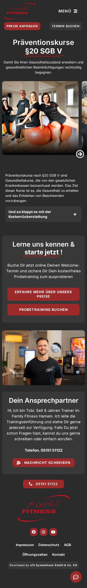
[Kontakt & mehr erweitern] (76, 577)
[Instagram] (43, 532)
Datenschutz (48, 545)
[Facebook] (34, 532)
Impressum (25, 545)
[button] (80, 154)
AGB (67, 545)
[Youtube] (53, 532)
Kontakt (58, 554)
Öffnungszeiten (35, 554)
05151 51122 (52, 450)
